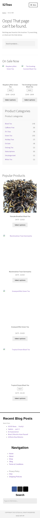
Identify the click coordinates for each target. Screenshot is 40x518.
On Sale (7, 143)
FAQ (10, 474)
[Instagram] (20, 489)
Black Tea (8, 124)
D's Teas (8, 132)
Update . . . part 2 (13, 429)
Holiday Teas (9, 139)
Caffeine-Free (9, 127)
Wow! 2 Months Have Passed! (18, 434)
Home (4, 13)
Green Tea (8, 136)
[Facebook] (14, 489)
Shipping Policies (15, 477)
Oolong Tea (9, 147)
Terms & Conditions (16, 464)
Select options (10, 100)
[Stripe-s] (25, 489)
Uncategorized (10, 155)
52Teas (7, 5)
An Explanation (13, 432)
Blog (11, 461)
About (11, 456)
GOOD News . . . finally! (15, 426)
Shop (11, 459)
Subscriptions (10, 151)
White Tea (8, 159)
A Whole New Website (15, 437)
